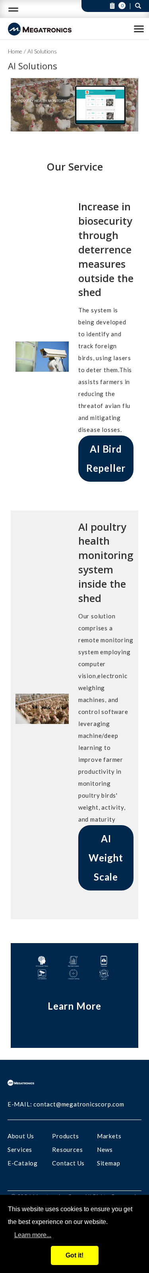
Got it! (74, 1255)
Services (20, 1149)
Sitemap (108, 1163)
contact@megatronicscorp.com (78, 1104)
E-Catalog (23, 1163)
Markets (109, 1136)
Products (65, 1136)
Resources (67, 1149)
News (105, 1149)
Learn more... (32, 1235)
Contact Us (68, 1163)
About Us (21, 1136)
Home (15, 51)
